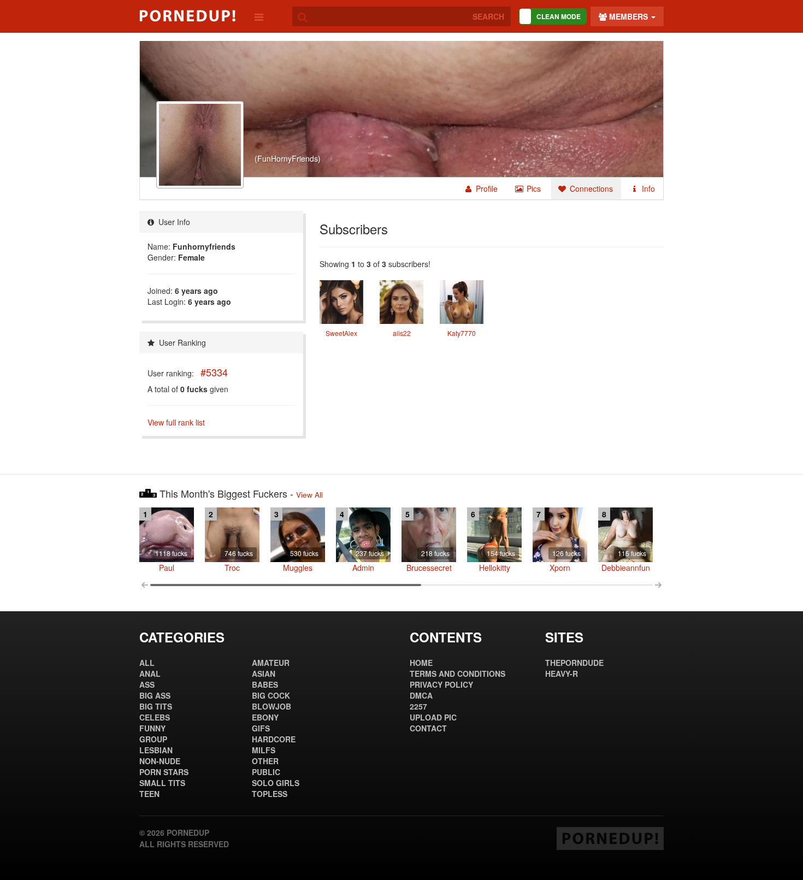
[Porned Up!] (187, 16)
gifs (261, 728)
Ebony (265, 717)
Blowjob (271, 706)
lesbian (156, 750)
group (153, 739)
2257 (418, 706)
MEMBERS (628, 16)
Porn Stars (163, 771)
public (266, 771)
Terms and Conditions (457, 673)
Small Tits (162, 782)
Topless (269, 793)
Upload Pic (433, 717)
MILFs (263, 750)
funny (152, 728)
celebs (154, 717)
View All (309, 494)
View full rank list (176, 422)
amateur (271, 662)
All (147, 662)
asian (263, 673)
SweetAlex (341, 333)
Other (265, 760)
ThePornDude (574, 662)
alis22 (402, 333)
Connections (590, 188)
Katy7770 (461, 333)
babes (265, 684)
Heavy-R (561, 673)
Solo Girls (275, 782)
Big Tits (155, 706)
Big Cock (271, 695)
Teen (149, 793)
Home (421, 662)
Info (647, 188)
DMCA (421, 695)
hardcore (274, 739)
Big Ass (154, 695)
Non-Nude (159, 760)
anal (150, 673)
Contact (428, 728)
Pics (532, 188)
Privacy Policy (441, 684)
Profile (486, 188)
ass (147, 684)
